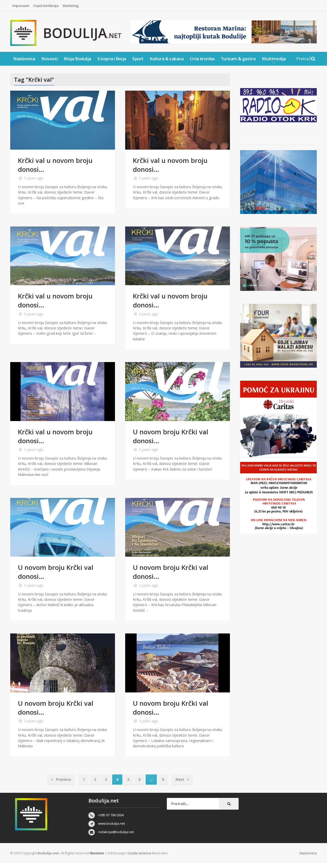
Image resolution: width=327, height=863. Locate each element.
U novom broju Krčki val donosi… (170, 436)
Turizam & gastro (238, 59)
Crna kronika (202, 59)
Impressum (20, 5)
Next (180, 779)
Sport (138, 59)
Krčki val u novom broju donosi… (55, 165)
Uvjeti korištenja (45, 5)
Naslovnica (24, 59)
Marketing (71, 5)
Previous (63, 779)
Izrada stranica (140, 853)
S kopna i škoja (111, 59)
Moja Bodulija (77, 59)
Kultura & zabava (167, 59)
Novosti (49, 59)
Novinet (97, 853)
